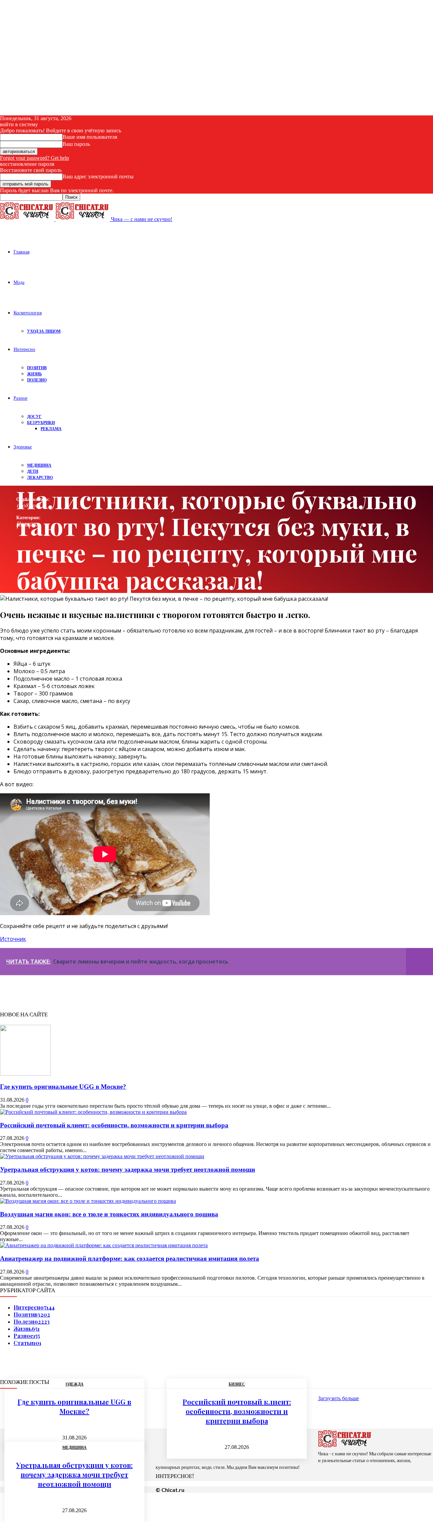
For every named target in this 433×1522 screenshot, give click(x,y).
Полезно (37, 379)
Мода (19, 282)
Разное (20, 398)
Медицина (39, 465)
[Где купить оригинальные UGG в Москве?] (25, 1074)
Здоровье (23, 446)
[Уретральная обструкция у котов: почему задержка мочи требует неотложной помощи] (102, 1156)
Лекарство (40, 477)
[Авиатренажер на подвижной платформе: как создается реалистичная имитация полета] (104, 1245)
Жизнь (34, 373)
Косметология (28, 312)
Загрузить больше (338, 1398)
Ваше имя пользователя (90, 137)
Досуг (34, 416)
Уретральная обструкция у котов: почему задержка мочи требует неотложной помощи (127, 1169)
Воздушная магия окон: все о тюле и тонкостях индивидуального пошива (109, 1214)
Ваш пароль (76, 144)
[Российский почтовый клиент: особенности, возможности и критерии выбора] (93, 1112)
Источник (13, 939)
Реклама (51, 428)
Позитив (37, 367)
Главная (21, 252)
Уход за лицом (44, 331)
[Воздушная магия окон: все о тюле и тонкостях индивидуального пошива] (88, 1201)
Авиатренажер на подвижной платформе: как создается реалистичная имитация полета (129, 1258)
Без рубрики (41, 422)
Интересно (24, 349)
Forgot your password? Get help (34, 158)
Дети (32, 471)
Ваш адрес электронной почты (98, 176)
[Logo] (27, 219)
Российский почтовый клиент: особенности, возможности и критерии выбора (114, 1125)
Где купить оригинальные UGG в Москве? (63, 1086)
